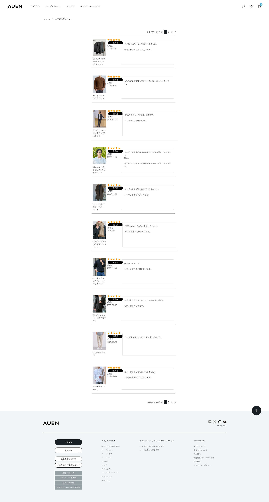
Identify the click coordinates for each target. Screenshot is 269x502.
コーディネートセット (110, 472)
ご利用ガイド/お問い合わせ (68, 465)
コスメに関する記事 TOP (149, 450)
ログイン (68, 442)
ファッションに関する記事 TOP (152, 446)
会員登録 (68, 450)
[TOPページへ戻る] (256, 410)
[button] (175, 32)
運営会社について (200, 450)
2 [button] (168, 31)
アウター (109, 450)
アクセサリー (107, 469)
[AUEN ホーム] (15, 6)
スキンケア (106, 480)
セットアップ (107, 476)
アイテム (35, 6)
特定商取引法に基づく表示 (204, 457)
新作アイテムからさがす (111, 446)
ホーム (48, 19)
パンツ (108, 457)
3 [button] (171, 31)
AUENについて (199, 446)
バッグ (104, 465)
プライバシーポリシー (202, 465)
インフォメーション (90, 6)
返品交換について (68, 459)
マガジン (70, 6)
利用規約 (197, 461)
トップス (109, 453)
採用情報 (197, 453)
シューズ (105, 461)
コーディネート (52, 6)
